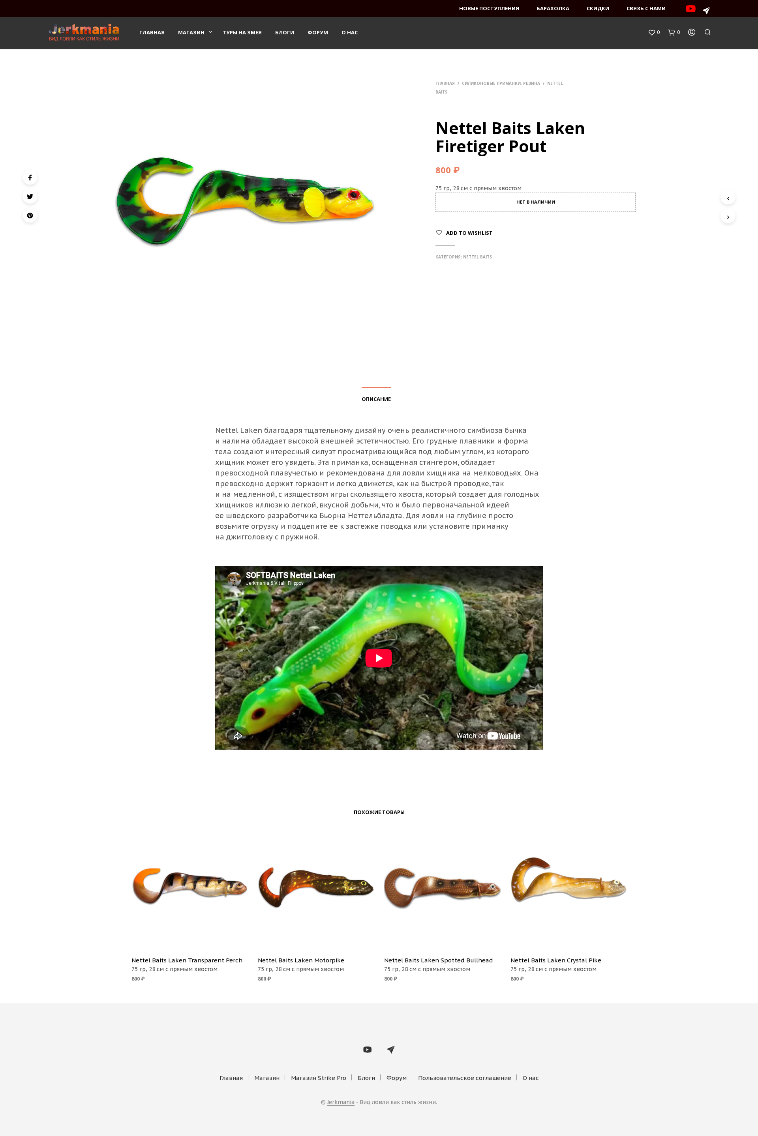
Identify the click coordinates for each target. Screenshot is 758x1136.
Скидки (598, 8)
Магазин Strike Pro (318, 1078)
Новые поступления (489, 8)
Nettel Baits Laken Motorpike (301, 960)
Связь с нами (646, 8)
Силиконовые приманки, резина (501, 83)
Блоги (284, 32)
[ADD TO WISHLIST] (189, 939)
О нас (349, 32)
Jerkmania (341, 1102)
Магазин (191, 32)
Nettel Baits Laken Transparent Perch (186, 960)
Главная (152, 32)
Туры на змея (242, 32)
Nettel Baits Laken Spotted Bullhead (438, 960)
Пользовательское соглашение (464, 1078)
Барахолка (553, 8)
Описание (376, 398)
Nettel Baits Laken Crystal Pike (555, 960)
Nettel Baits (477, 257)
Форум (318, 32)
